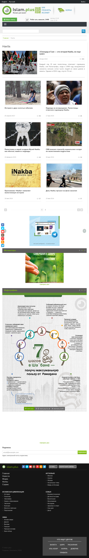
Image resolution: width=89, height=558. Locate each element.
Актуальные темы (53, 483)
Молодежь (51, 503)
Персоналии (8, 510)
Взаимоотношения (54, 494)
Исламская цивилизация (13, 492)
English (4, 2)
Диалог (6, 522)
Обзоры (50, 480)
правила (63, 552)
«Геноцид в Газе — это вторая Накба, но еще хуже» (60, 53)
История (7, 494)
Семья (48, 492)
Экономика (7, 499)
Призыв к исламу (9, 529)
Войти (83, 2)
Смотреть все (44, 284)
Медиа (5, 479)
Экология (7, 503)
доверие (74, 549)
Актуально (50, 473)
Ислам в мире (8, 519)
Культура (7, 506)
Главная (6, 38)
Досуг (49, 510)
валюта (53, 545)
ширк (62, 545)
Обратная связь (66, 467)
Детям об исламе (53, 496)
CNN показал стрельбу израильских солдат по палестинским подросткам (64, 150)
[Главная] (19, 10)
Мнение (50, 476)
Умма (4, 517)
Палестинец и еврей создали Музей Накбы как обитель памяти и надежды (22, 150)
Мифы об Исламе (53, 485)
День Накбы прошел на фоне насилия (61, 191)
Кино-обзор (8, 531)
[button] (9, 19)
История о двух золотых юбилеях (19, 108)
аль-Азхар (53, 549)
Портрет (7, 526)
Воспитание (52, 499)
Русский (12, 2)
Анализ (50, 478)
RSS (20, 550)
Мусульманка (52, 501)
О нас (52, 467)
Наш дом (50, 508)
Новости (6, 476)
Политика (7, 496)
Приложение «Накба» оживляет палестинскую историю (18, 192)
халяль (64, 549)
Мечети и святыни (10, 508)
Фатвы (5, 482)
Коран (69, 10)
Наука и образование (11, 501)
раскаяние (72, 545)
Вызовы (6, 524)
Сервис (5, 484)
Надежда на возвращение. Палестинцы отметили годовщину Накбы (62, 109)
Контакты (13, 550)
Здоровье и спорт (53, 506)
